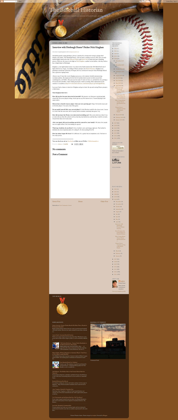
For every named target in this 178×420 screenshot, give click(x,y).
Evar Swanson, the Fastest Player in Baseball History (120, 96)
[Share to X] (79, 144)
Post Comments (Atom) (65, 205)
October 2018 (119, 69)
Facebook (71, 141)
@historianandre (93, 141)
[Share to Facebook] (80, 144)
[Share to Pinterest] (82, 144)
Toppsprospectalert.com (74, 51)
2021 (115, 51)
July (117, 214)
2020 (115, 53)
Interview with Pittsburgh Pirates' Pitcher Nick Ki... (119, 90)
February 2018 (120, 117)
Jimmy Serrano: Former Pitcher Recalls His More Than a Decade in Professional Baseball (69, 326)
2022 (115, 48)
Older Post (104, 201)
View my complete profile (119, 291)
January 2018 (119, 120)
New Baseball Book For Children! (69, 362)
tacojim (94, 415)
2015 (115, 128)
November (118, 204)
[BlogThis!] (77, 144)
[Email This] (75, 144)
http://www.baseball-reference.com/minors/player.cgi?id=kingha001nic (85, 83)
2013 (115, 133)
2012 (115, 136)
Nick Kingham (80, 61)
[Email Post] (72, 144)
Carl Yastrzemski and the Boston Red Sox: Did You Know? (67, 397)
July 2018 (118, 78)
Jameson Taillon (74, 59)
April (117, 222)
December (118, 201)
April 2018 (119, 85)
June (117, 216)
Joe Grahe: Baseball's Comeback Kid (61, 405)
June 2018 (118, 80)
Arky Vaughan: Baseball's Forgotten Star (62, 389)
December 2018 (120, 61)
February (118, 253)
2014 (115, 130)
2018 (115, 58)
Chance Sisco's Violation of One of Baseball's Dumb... (120, 109)
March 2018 (119, 115)
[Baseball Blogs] (61, 39)
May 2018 (118, 83)
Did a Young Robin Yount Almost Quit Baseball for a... (120, 102)
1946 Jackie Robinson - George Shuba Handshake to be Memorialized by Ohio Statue (73, 343)
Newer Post (56, 201)
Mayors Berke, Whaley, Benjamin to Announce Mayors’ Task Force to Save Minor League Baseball (69, 353)
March (117, 251)
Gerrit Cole (84, 59)
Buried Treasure (90, 68)
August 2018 (119, 75)
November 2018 (120, 65)
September (119, 209)
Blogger (105, 415)
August (118, 211)
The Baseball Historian (76, 10)
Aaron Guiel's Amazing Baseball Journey (62, 335)
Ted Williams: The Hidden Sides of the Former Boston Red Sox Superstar (68, 372)
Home (80, 201)
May (117, 219)
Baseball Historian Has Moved (60, 381)
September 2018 (120, 71)
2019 (115, 56)
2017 (115, 123)
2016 (115, 125)
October (118, 206)
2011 (115, 138)
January (118, 256)
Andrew (122, 281)
